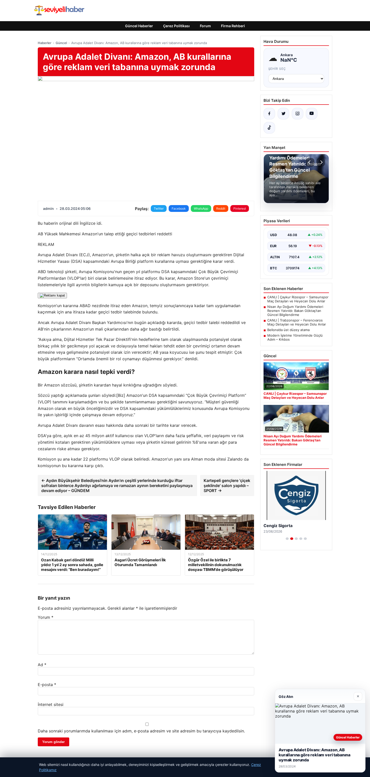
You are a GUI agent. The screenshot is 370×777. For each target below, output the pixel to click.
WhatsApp (201, 208)
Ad (42, 664)
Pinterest (239, 208)
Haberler (44, 43)
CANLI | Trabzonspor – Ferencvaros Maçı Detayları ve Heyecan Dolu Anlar (296, 322)
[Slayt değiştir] (287, 538)
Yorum (45, 617)
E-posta (47, 684)
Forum (205, 26)
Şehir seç (277, 69)
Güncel (61, 43)
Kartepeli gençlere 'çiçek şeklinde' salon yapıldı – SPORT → (227, 485)
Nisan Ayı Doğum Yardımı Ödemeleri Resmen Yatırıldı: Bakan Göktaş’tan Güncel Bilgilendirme (295, 311)
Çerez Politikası (176, 26)
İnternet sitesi (50, 704)
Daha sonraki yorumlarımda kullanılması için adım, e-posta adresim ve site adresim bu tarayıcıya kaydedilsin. (141, 730)
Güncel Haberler (139, 26)
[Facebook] (269, 113)
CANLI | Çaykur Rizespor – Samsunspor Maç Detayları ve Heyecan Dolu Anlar (297, 299)
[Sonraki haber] (320, 162)
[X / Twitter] (283, 113)
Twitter (159, 208)
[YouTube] (311, 113)
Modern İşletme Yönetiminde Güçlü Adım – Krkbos (295, 337)
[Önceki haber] (310, 162)
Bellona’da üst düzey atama (288, 330)
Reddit (220, 208)
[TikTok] (269, 128)
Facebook (179, 208)
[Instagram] (297, 113)
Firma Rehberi (233, 26)
